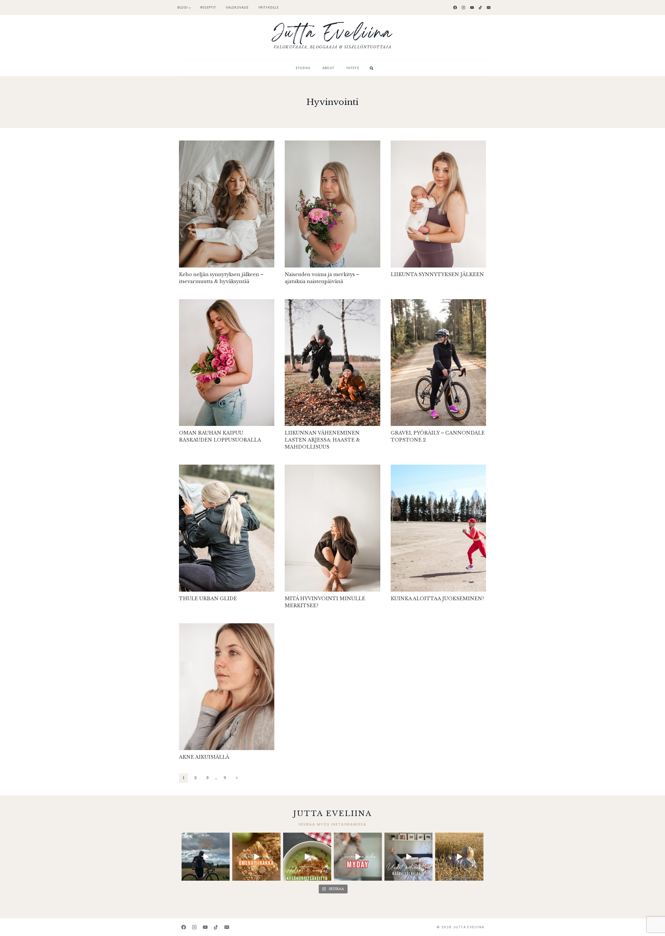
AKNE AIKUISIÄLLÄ (204, 757)
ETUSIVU (303, 68)
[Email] (488, 7)
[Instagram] (463, 7)
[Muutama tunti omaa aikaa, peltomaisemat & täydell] (206, 857)
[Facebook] (455, 7)
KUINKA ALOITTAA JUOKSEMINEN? (437, 598)
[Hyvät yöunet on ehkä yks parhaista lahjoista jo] (408, 857)
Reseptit (208, 7)
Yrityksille (268, 7)
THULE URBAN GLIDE (208, 598)
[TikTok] (480, 7)
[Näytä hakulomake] (371, 68)
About (328, 68)
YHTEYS (352, 68)
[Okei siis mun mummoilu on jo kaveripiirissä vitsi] (358, 857)
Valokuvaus (237, 7)
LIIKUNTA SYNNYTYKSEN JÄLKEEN (437, 274)
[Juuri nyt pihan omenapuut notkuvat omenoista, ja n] (256, 857)
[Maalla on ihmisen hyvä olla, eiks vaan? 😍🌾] (459, 857)
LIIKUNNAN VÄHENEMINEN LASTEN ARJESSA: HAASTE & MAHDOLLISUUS (322, 440)
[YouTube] (472, 7)
